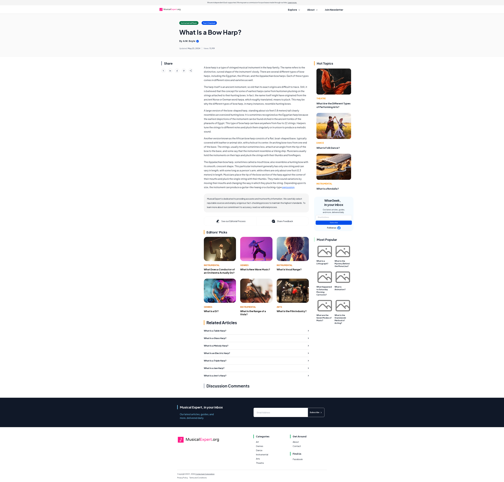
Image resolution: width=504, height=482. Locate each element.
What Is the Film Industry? (292, 311)
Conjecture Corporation (204, 474)
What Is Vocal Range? (289, 269)
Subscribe (334, 223)
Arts (279, 307)
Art (257, 442)
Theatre (321, 98)
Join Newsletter (334, 9)
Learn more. (292, 3)
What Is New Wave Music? (255, 269)
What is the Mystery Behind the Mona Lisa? (342, 263)
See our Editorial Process (233, 221)
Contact (297, 446)
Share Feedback (285, 221)
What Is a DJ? (211, 311)
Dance (320, 142)
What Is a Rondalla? (327, 188)
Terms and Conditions (198, 478)
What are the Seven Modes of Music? (324, 318)
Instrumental (212, 265)
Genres (244, 265)
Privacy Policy (182, 478)
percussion (288, 187)
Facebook (298, 459)
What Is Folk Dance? (328, 147)
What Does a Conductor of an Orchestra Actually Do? (219, 271)
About (296, 442)
